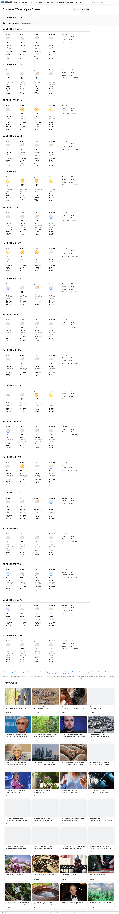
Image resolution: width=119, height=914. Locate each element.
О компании (8, 912)
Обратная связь (95, 912)
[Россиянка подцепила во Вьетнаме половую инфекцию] (18, 701)
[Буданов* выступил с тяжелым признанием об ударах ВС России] (73, 729)
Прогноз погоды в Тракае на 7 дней (65, 672)
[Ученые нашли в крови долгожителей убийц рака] (101, 785)
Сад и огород (52, 673)
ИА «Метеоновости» (112, 912)
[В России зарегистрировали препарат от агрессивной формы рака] (101, 840)
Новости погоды (110, 672)
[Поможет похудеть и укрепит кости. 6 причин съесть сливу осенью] (101, 757)
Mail (3, 912)
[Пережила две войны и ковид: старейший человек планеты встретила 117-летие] (18, 757)
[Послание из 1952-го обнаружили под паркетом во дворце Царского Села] (45, 701)
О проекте (52, 912)
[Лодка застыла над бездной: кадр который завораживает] (101, 896)
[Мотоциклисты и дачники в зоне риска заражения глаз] (73, 812)
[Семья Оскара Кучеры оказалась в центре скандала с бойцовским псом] (73, 896)
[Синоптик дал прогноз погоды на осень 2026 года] (101, 701)
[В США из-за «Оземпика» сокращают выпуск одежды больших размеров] (18, 840)
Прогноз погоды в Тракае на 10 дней (90, 672)
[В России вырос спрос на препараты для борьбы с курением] (73, 785)
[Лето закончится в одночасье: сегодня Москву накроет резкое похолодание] (45, 757)
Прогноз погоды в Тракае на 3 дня (14, 672)
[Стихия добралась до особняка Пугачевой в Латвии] (18, 785)
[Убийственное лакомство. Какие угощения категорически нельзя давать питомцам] (73, 701)
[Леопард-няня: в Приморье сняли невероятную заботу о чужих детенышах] (45, 729)
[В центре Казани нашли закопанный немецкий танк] (45, 812)
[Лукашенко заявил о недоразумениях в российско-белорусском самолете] (101, 812)
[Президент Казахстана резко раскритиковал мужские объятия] (18, 729)
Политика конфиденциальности (65, 912)
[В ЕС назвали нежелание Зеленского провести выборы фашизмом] (18, 812)
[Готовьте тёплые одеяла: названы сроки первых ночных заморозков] (18, 896)
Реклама (15, 912)
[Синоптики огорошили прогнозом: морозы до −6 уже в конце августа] (73, 868)
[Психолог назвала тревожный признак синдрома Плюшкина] (45, 868)
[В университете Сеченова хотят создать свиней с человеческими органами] (73, 757)
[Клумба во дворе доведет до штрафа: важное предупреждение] (45, 785)
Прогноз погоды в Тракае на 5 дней (39, 672)
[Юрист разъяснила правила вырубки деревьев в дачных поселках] (45, 840)
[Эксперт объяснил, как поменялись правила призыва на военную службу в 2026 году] (101, 868)
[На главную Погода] (8, 2)
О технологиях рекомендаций (81, 912)
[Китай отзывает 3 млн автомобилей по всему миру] (101, 729)
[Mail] (2, 2)
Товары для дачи (65, 673)
